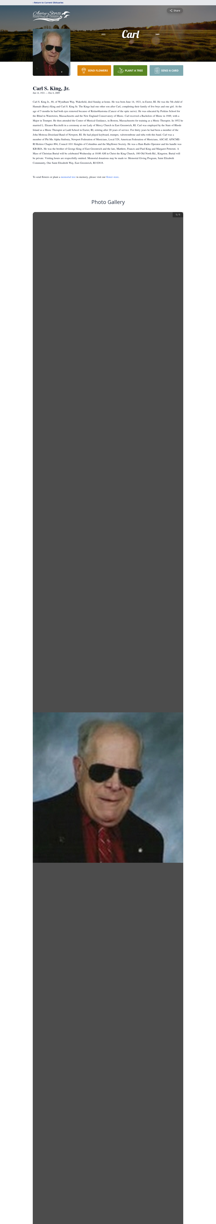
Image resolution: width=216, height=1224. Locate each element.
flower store (112, 177)
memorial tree (68, 177)
